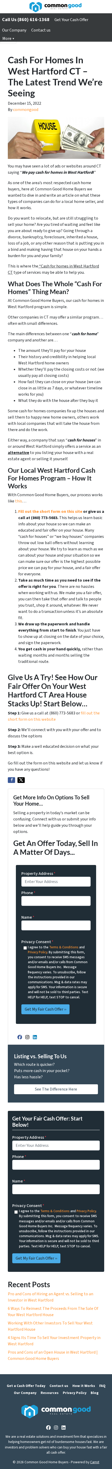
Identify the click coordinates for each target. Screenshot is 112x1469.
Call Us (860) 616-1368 (25, 19)
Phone (28, 893)
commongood (25, 110)
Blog (94, 1392)
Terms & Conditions (63, 947)
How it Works (83, 1385)
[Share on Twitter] (21, 780)
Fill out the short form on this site (50, 511)
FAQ (102, 1385)
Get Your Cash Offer (71, 20)
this (18, 501)
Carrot (94, 1462)
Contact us (41, 30)
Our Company (14, 30)
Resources (50, 1392)
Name (27, 917)
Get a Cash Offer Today (26, 1385)
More (6, 38)
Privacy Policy (37, 952)
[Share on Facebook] (11, 780)
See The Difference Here (56, 1089)
